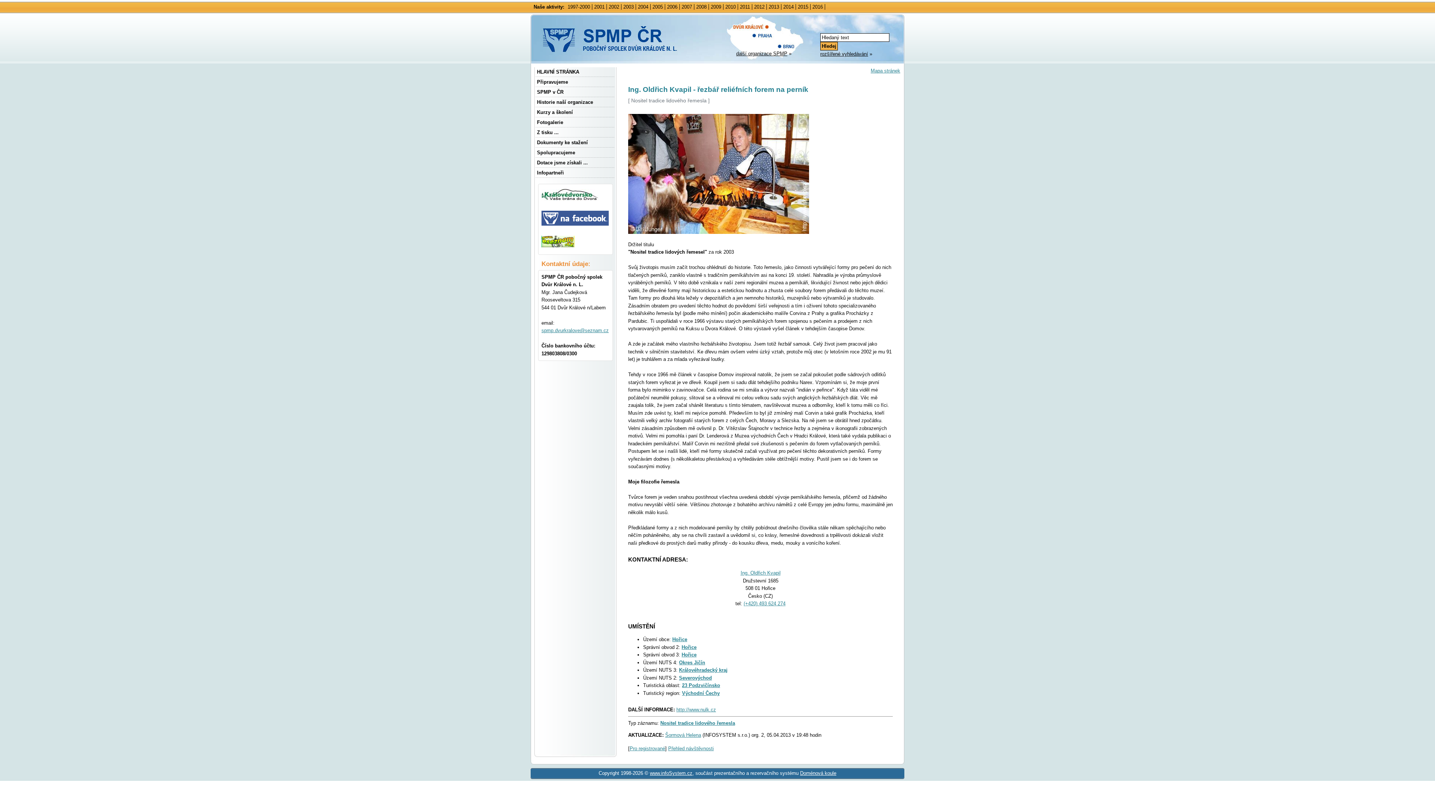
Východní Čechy (701, 693)
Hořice (679, 639)
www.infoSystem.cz (671, 773)
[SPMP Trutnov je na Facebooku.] (575, 224)
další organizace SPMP (761, 53)
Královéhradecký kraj (703, 670)
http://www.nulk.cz (696, 709)
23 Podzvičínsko (701, 685)
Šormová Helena (683, 735)
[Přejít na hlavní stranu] (627, 52)
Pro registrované (647, 748)
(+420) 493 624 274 (765, 603)
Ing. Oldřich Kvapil (761, 573)
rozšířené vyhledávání (844, 54)
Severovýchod (695, 678)
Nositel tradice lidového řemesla (697, 723)
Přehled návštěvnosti (691, 748)
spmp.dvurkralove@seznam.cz (575, 330)
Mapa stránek (885, 71)
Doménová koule (818, 773)
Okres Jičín (692, 662)
